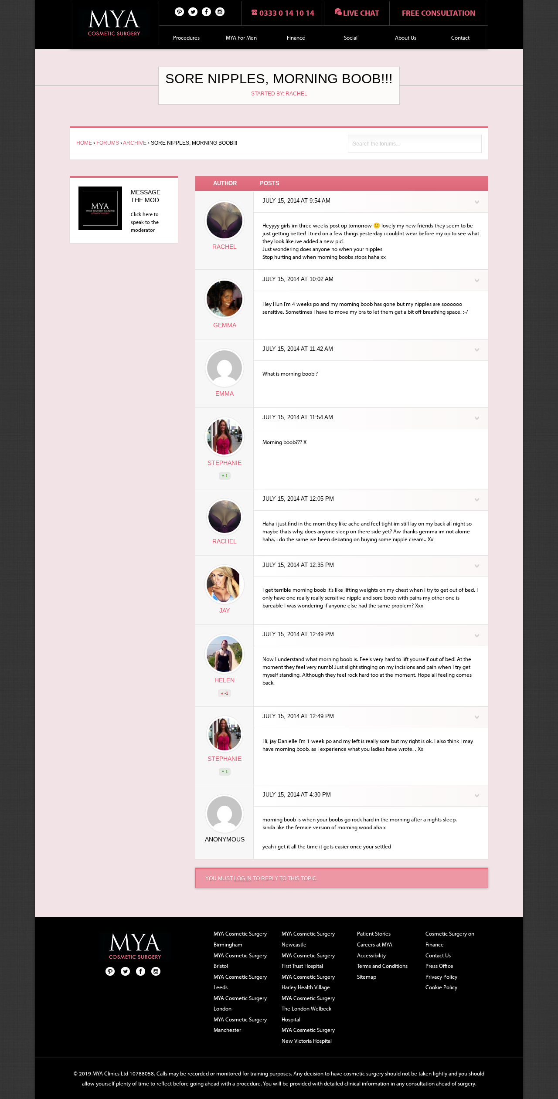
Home (84, 143)
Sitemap (366, 976)
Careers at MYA (374, 944)
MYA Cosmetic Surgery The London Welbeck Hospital (308, 1008)
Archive (134, 143)
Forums (107, 143)
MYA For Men (241, 37)
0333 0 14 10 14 (286, 13)
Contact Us (438, 955)
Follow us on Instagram (220, 11)
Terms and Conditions (382, 965)
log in (243, 878)
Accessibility (371, 955)
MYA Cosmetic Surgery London (240, 1003)
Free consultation (438, 13)
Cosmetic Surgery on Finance (449, 939)
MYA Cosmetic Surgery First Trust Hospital (308, 961)
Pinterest (179, 11)
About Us (405, 37)
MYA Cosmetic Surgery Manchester (240, 1025)
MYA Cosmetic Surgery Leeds (240, 982)
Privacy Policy (441, 976)
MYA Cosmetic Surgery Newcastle (308, 939)
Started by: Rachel (279, 94)
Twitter (193, 11)
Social (350, 37)
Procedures (186, 37)
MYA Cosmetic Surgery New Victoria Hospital (308, 1035)
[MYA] (114, 23)
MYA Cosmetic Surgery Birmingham (240, 939)
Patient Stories (374, 933)
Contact (460, 37)
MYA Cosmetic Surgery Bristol (240, 961)
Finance (296, 37)
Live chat (361, 13)
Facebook (206, 11)
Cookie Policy (441, 987)
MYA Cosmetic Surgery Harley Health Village (308, 982)
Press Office (439, 965)
